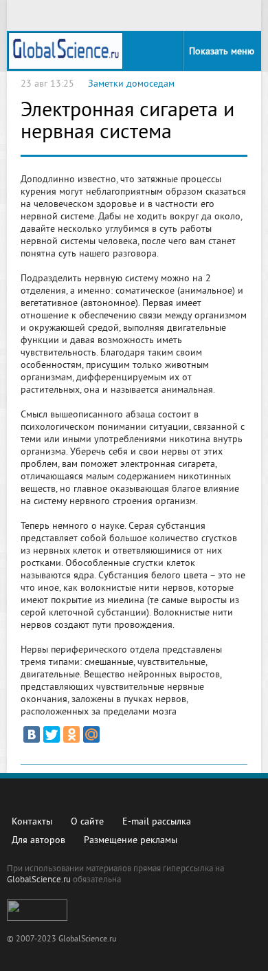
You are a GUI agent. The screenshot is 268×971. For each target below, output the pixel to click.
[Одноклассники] (71, 734)
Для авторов (38, 841)
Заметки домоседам (131, 84)
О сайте (87, 822)
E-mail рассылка (156, 822)
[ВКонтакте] (31, 734)
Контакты (32, 822)
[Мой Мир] (91, 734)
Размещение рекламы (130, 841)
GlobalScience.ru (39, 880)
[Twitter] (51, 734)
